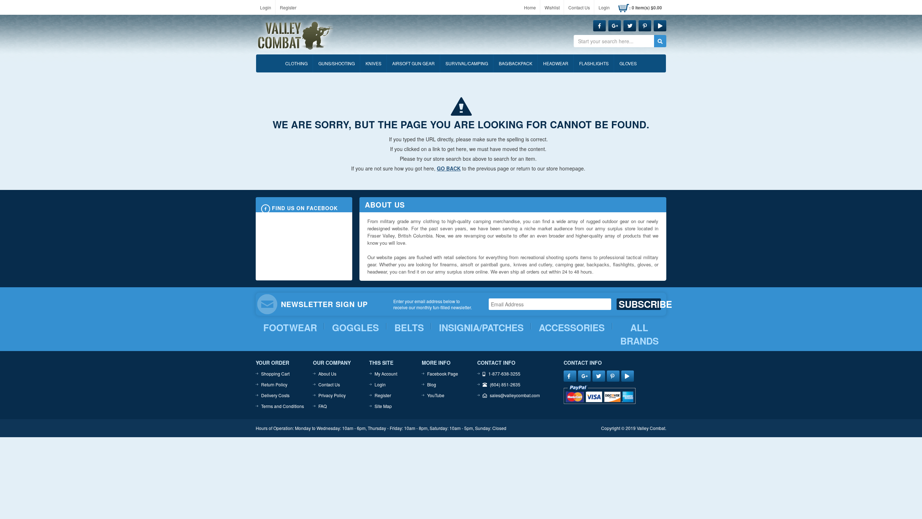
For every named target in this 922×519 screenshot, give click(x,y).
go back (449, 168)
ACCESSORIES (572, 327)
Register (288, 7)
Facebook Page (442, 374)
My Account (386, 374)
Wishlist (552, 7)
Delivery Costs (275, 395)
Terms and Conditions (282, 406)
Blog (431, 384)
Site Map (383, 406)
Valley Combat (296, 36)
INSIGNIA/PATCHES (481, 327)
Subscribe (640, 304)
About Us (327, 374)
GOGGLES (355, 327)
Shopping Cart (275, 374)
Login (265, 7)
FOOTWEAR (290, 327)
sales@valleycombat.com (515, 395)
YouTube (435, 395)
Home (530, 7)
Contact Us (579, 7)
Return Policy (274, 384)
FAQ (322, 406)
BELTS (409, 327)
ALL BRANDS (639, 334)
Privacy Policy (332, 395)
